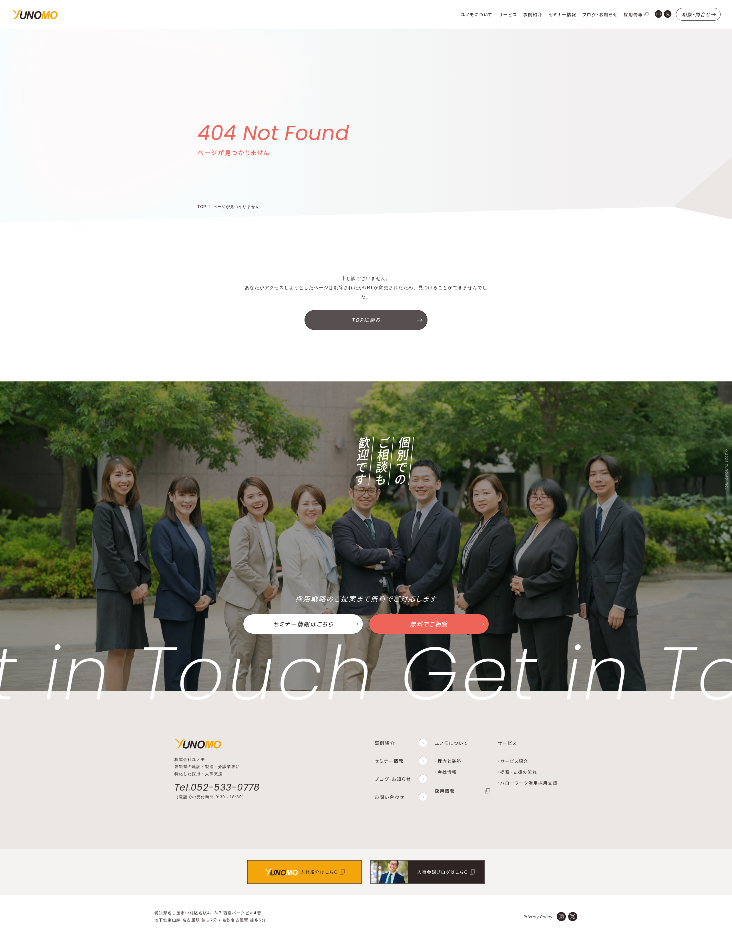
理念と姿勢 (449, 761)
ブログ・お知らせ (600, 14)
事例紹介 (532, 14)
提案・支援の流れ (518, 772)
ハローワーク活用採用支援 (529, 783)
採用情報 (633, 14)
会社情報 (447, 772)
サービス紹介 (514, 761)
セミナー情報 (562, 14)
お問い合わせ (390, 796)
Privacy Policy (538, 917)
